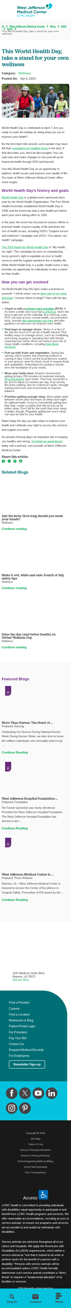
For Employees (19, 1055)
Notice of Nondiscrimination (35, 1150)
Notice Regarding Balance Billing (35, 1161)
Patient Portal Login (22, 1026)
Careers (14, 1008)
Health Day (16, 197)
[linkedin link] (51, 1093)
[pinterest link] (25, 1108)
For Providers (18, 1032)
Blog (53, 26)
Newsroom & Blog (21, 1020)
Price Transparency (35, 1172)
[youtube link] (38, 1093)
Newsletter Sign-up (27, 1064)
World (6, 197)
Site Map (36, 1138)
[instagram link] (11, 1108)
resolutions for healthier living (30, 148)
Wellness (24, 73)
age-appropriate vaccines (37, 320)
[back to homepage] (3, 26)
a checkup (49, 311)
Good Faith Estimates (35, 1167)
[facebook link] (11, 1093)
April (10, 29)
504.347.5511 (20, 979)
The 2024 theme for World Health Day (25, 247)
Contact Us (16, 1044)
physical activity (14, 379)
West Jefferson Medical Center (27, 26)
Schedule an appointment (46, 441)
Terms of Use (35, 1144)
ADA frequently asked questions (35, 1288)
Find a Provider (19, 1002)
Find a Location (19, 1014)
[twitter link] (25, 1093)
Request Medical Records (26, 1049)
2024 (63, 26)
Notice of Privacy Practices (35, 1155)
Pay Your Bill (17, 1038)
